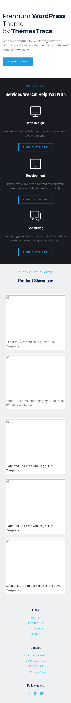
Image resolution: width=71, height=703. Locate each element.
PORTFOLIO (36, 628)
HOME (35, 617)
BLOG (35, 634)
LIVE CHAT (35, 666)
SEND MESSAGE (35, 655)
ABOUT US (36, 623)
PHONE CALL (35, 671)
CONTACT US (36, 661)
